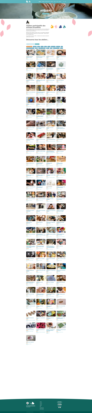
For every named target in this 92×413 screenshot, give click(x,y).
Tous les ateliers (45, 13)
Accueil (41, 401)
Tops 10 (55, 1)
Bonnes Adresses (47, 1)
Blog (57, 1)
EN (65, 1)
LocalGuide (43, 1)
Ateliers (40, 1)
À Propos (60, 1)
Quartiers (52, 1)
